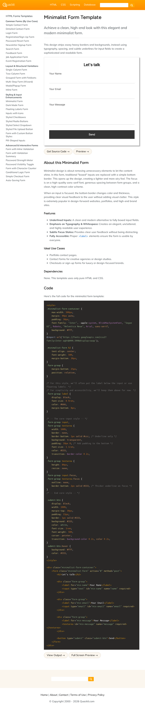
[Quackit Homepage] (9, 5)
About (53, 694)
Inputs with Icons (15, 113)
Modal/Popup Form (16, 85)
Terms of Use (78, 694)
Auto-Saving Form (15, 180)
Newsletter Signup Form (18, 45)
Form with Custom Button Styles (19, 135)
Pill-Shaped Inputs (15, 140)
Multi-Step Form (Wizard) (19, 81)
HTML (53, 4)
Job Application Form (17, 57)
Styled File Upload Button (19, 129)
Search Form (12, 48)
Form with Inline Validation (20, 149)
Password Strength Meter (19, 160)
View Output (54, 655)
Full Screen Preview (83, 655)
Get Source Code (56, 151)
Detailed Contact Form (18, 28)
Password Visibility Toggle (20, 164)
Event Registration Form (18, 60)
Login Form (12, 33)
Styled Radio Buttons (17, 121)
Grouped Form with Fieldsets (21, 77)
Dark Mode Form (14, 105)
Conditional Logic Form (18, 172)
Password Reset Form (17, 40)
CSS (63, 4)
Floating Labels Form (17, 109)
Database (90, 4)
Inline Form (11, 89)
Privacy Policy (96, 694)
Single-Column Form (16, 69)
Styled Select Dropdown (18, 125)
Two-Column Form (15, 73)
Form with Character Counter (21, 168)
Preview (81, 151)
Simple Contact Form (17, 24)
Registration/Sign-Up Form (20, 36)
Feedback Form (14, 53)
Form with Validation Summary (17, 155)
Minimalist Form (14, 101)
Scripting (75, 4)
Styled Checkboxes (16, 117)
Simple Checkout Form (17, 176)
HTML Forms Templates (19, 16)
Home (44, 694)
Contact (63, 694)
